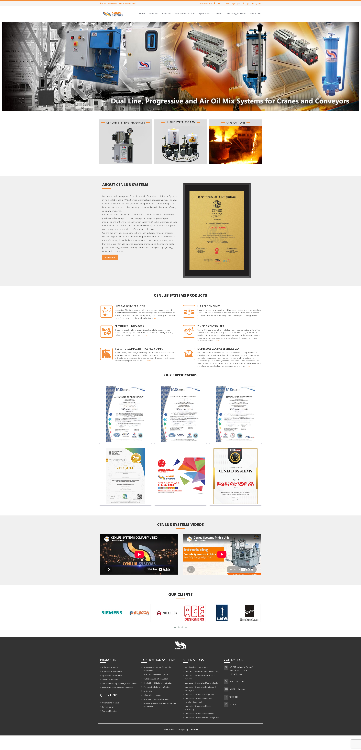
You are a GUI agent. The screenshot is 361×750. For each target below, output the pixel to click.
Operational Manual (110, 702)
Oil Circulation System (153, 695)
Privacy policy (108, 707)
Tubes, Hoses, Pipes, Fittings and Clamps (139, 348)
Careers (219, 13)
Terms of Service (109, 711)
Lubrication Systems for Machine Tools (201, 683)
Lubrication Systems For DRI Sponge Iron (202, 717)
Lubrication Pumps (208, 306)
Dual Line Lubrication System (156, 674)
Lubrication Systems (185, 13)
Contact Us (255, 13)
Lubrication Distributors (112, 671)
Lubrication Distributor (130, 306)
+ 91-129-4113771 (238, 681)
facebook (234, 696)
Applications (205, 13)
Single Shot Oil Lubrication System (158, 683)
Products (166, 13)
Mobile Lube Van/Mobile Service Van (218, 348)
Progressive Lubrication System (157, 687)
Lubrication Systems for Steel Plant (199, 713)
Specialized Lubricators (129, 326)
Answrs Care (206, 3)
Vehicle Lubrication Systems (197, 667)
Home (142, 13)
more (155, 318)
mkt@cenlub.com (238, 689)
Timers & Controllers (210, 326)
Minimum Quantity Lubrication (156, 699)
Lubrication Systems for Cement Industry (202, 671)
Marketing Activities (236, 13)
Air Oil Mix (148, 691)
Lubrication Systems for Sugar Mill (199, 694)
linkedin (233, 704)
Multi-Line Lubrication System (156, 679)
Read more (110, 257)
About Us (153, 13)
